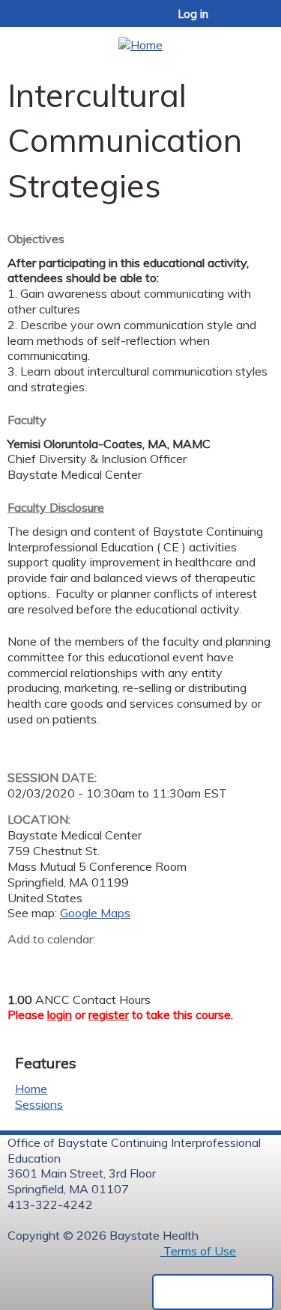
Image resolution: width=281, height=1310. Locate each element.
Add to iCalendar (90, 962)
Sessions (39, 1104)
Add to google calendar (22, 963)
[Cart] (237, 21)
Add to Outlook (126, 963)
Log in (193, 14)
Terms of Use (198, 1250)
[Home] (140, 40)
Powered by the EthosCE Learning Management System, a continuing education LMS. (213, 1292)
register (108, 1014)
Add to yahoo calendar (56, 963)
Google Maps (95, 912)
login (59, 1014)
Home (31, 1088)
